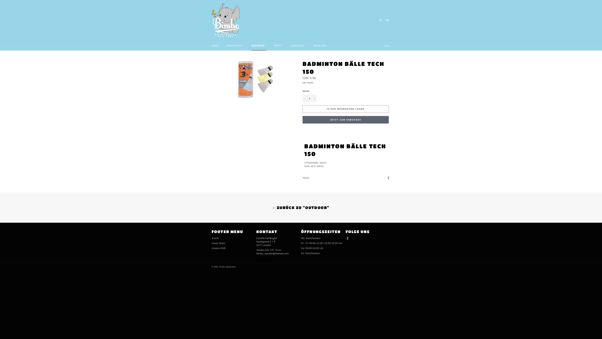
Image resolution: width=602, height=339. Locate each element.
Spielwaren (234, 45)
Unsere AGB (219, 248)
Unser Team (218, 243)
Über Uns (320, 45)
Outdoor (258, 45)
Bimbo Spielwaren (227, 267)
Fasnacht (298, 45)
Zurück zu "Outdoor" (303, 207)
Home (215, 45)
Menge (306, 91)
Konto (387, 45)
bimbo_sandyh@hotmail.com (272, 253)
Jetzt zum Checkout (345, 119)
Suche (215, 238)
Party (278, 45)
